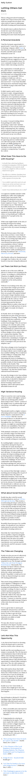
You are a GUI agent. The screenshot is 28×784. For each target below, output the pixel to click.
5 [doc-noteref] (17, 317)
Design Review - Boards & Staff (13, 758)
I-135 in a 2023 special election (13, 500)
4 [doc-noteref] (8, 281)
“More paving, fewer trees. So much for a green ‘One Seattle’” (14, 740)
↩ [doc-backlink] (10, 714)
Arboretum (21, 251)
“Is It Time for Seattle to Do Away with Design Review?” (14, 764)
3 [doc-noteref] (26, 189)
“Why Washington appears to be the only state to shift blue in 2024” (15, 772)
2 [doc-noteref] (13, 145)
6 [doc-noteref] (10, 343)
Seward (10, 253)
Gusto (21, 48)
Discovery (4, 253)
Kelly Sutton (6, 3)
